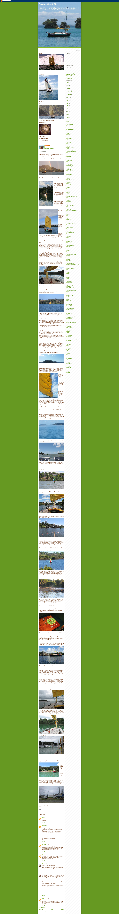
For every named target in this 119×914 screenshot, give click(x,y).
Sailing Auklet (69, 78)
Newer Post (41, 909)
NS (67, 269)
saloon (68, 303)
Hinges (68, 215)
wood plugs (69, 367)
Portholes (69, 286)
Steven (44, 854)
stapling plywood (70, 328)
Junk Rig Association (71, 74)
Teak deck (69, 337)
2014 (68, 105)
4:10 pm (43, 905)
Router (68, 294)
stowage (68, 331)
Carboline (69, 156)
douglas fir (69, 184)
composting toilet (70, 165)
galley (68, 204)
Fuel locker (69, 201)
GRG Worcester (70, 207)
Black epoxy (69, 143)
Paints (68, 278)
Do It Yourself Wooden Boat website (73, 180)
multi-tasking (69, 256)
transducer (69, 344)
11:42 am (43, 895)
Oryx (68, 273)
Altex (68, 128)
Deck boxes (69, 173)
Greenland (69, 206)
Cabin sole (69, 155)
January (69, 94)
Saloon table (69, 304)
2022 (68, 83)
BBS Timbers (69, 138)
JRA (68, 229)
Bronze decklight (70, 150)
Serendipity (69, 310)
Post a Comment (42, 907)
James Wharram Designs (71, 223)
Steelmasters (69, 330)
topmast (68, 341)
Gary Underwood (70, 205)
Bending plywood (70, 139)
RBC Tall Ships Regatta (71, 290)
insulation (69, 219)
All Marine (69, 125)
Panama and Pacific (70, 279)
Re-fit (68, 292)
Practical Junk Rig (70, 287)
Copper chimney (70, 168)
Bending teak (69, 141)
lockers (68, 249)
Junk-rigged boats (70, 232)
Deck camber (69, 174)
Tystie (68, 350)
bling (68, 144)
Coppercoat (69, 169)
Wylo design (69, 370)
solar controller (70, 317)
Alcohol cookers (70, 124)
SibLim (68, 312)
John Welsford (70, 227)
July (69, 86)
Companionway (70, 164)
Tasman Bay (69, 335)
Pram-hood (69, 289)
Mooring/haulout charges (71, 254)
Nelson (68, 259)
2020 (68, 95)
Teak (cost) (69, 336)
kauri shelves (69, 240)
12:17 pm (43, 841)
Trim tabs (69, 346)
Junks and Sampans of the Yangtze (73, 235)
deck (68, 171)
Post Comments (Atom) (48, 911)
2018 (68, 99)
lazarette (69, 246)
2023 (68, 82)
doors (68, 183)
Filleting (68, 193)
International (69, 220)
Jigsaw (68, 225)
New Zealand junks (70, 263)
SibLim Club (69, 313)
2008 (68, 114)
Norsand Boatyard (70, 268)
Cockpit (68, 162)
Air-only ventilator (70, 123)
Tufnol (68, 349)
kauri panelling (70, 238)
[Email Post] (51, 809)
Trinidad (69, 348)
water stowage (69, 361)
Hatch (68, 213)
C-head (68, 153)
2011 (68, 109)
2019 (68, 97)
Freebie (68, 200)
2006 (68, 117)
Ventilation (69, 357)
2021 (68, 85)
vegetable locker (70, 355)
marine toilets (69, 251)
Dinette (68, 178)
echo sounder (69, 188)
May (69, 88)
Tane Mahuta (69, 334)
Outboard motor (70, 274)
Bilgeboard (69, 142)
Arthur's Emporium (70, 130)
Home (52, 909)
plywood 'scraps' (70, 285)
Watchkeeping (69, 359)
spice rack (69, 323)
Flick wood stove (70, 195)
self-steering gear (70, 309)
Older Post (62, 909)
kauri (68, 237)
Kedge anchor (69, 241)
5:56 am (43, 822)
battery (68, 135)
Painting (68, 277)
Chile (68, 159)
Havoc (68, 214)
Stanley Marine (70, 327)
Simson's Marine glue (71, 314)
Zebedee (68, 372)
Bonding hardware (70, 147)
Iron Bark (69, 222)
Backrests (69, 133)
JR (67, 228)
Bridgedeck (69, 148)
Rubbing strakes (70, 295)
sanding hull (69, 305)
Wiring (68, 366)
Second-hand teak (70, 308)
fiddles (68, 192)
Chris (44, 817)
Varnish (68, 354)
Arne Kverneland (70, 129)
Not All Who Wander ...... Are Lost (73, 77)
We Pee (68, 362)
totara (68, 343)
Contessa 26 (69, 166)
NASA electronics (70, 258)
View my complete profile (49, 148)
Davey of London (70, 170)
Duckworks (69, 187)
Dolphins (69, 182)
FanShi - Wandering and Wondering (73, 71)
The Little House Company (72, 339)
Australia (69, 132)
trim (68, 345)
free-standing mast (70, 198)
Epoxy (68, 189)
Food (68, 197)
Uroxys (68, 353)
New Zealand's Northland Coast (73, 264)
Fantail (68, 191)
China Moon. (69, 160)
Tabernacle (69, 332)
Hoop (68, 218)
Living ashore (69, 247)
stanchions (69, 326)
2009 (68, 113)
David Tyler (45, 844)
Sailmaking (69, 300)
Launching (69, 243)
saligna (68, 301)
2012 (68, 108)
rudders (68, 296)
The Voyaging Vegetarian (71, 73)
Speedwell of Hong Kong (71, 75)
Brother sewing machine (71, 151)
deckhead (69, 177)
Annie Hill (48, 145)
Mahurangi (69, 250)
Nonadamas (45, 898)
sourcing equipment (70, 321)
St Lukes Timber (70, 325)
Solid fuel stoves (70, 319)
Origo (68, 272)
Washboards (69, 358)
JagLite (44, 825)
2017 (68, 100)
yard (68, 371)
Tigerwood (69, 340)
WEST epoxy (69, 363)
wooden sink (69, 368)
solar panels (69, 318)
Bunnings (69, 152)
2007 (68, 116)
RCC (68, 291)
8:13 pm (43, 851)
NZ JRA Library (70, 271)
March (69, 90)
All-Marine (69, 126)
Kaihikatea (69, 236)
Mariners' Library (70, 253)
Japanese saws (69, 224)
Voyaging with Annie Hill (48, 4)
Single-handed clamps (71, 316)
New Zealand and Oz (71, 261)
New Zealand (69, 260)
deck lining (69, 175)
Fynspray (69, 202)
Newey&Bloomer (70, 265)
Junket (68, 233)
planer (68, 283)
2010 (68, 111)
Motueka (69, 255)
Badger (68, 134)
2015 (68, 103)
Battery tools (69, 137)
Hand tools (69, 209)
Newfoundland (69, 267)
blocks (68, 146)
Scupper (68, 307)
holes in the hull (70, 216)
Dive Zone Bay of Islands (46, 811)
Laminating (69, 242)
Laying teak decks (70, 245)
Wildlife (68, 364)
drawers (68, 186)
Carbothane (69, 157)
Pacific (68, 276)
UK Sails (68, 352)
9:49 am (43, 870)
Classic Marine (70, 161)
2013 (68, 106)
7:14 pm (43, 860)
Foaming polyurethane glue (72, 196)
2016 (68, 102)
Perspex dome (69, 281)
